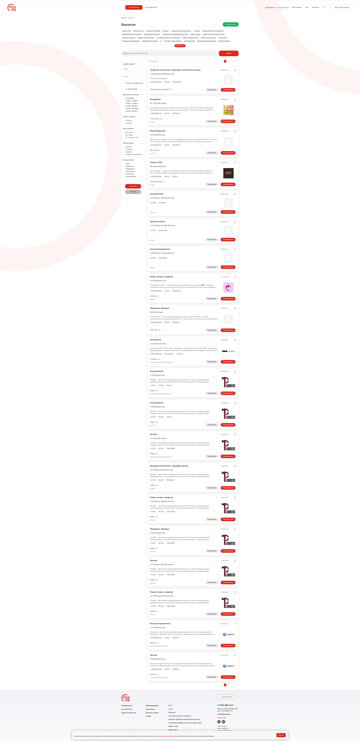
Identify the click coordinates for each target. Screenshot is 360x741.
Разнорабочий (156, 194)
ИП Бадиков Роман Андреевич (160, 89)
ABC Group (153, 150)
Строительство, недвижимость (181, 31)
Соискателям (134, 7)
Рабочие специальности (190, 38)
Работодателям (151, 7)
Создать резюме (230, 24)
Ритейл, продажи (224, 41)
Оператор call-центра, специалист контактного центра (175, 70)
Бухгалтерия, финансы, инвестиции (168, 38)
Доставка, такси (139, 31)
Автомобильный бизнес (152, 34)
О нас (170, 709)
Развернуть (180, 46)
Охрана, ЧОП (126, 31)
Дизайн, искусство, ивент (146, 38)
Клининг (166, 31)
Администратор (157, 222)
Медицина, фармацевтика (131, 41)
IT (161, 41)
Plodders (152, 391)
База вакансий (126, 709)
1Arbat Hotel (154, 330)
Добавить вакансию (128, 713)
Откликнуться (228, 90)
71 (234, 61)
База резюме (150, 709)
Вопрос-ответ (173, 726)
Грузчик (153, 434)
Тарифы (148, 716)
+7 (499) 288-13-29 (225, 705)
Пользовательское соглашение (179, 716)
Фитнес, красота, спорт (208, 38)
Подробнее (211, 90)
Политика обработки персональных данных (184, 719)
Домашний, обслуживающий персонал (175, 34)
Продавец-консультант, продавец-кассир (169, 466)
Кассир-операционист (160, 249)
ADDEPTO (153, 643)
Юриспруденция (189, 41)
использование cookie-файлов (164, 736)
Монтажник (155, 340)
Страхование (223, 38)
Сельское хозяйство (128, 38)
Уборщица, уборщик (159, 308)
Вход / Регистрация (342, 7)
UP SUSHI (153, 296)
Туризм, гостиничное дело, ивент (213, 34)
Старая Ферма (154, 119)
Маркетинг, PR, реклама (150, 41)
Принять (281, 735)
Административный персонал (132, 34)
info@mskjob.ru (270, 7)
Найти (228, 53)
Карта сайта (172, 730)
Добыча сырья (195, 34)
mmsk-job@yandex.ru (224, 714)
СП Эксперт (153, 359)
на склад (197, 31)
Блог (170, 705)
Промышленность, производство (213, 31)
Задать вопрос (222, 717)
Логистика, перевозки (153, 31)
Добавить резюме (152, 713)
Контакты (171, 712)
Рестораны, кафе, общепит (173, 41)
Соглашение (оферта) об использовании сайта (185, 723)
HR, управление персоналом (207, 41)
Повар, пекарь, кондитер (161, 277)
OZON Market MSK (156, 182)
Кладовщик (155, 99)
